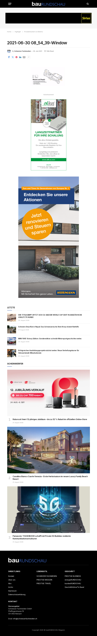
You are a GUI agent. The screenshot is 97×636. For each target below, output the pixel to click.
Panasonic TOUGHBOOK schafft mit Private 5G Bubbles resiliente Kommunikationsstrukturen (42, 537)
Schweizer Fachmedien (22, 51)
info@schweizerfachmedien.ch (25, 619)
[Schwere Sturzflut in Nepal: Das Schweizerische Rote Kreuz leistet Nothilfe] (11, 329)
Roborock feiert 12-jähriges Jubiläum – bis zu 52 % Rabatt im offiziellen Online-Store (50, 419)
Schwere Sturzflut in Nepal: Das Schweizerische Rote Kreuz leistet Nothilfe (48, 327)
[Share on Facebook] (9, 57)
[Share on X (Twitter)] (12, 57)
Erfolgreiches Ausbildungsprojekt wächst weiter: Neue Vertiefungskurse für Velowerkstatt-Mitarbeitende (48, 351)
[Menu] (9, 4)
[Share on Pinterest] (16, 57)
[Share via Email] (24, 57)
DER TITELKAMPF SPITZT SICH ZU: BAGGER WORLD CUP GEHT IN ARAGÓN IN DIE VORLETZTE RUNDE (50, 316)
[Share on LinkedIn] (20, 57)
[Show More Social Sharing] (29, 57)
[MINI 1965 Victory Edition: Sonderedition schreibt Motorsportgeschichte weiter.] (11, 341)
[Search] (87, 4)
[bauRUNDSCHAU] (48, 4)
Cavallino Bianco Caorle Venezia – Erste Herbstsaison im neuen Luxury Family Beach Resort (50, 477)
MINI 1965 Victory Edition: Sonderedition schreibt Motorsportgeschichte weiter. (50, 339)
